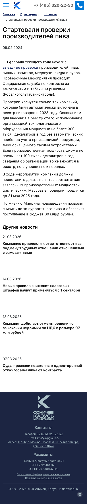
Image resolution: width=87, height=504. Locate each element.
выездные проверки (20, 67)
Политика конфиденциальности (43, 478)
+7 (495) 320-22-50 (53, 5)
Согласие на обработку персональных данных (43, 474)
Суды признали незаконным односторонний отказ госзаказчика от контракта (42, 367)
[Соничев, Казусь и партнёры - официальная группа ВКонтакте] (80, 494)
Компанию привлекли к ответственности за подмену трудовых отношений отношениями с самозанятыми (43, 248)
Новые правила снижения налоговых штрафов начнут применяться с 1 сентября (41, 287)
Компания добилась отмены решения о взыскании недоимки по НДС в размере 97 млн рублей (41, 328)
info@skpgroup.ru (48, 438)
